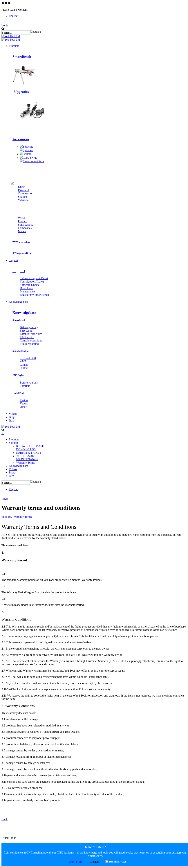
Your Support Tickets (32, 281)
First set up (26, 330)
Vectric (24, 403)
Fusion (24, 400)
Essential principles (31, 333)
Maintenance (27, 291)
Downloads (26, 288)
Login (4, 25)
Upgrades (21, 92)
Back (4, 819)
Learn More (75, 861)
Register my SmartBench (34, 294)
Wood (21, 218)
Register (13, 15)
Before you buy (29, 327)
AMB (23, 361)
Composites (25, 227)
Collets (27, 154)
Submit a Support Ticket (34, 278)
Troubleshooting (29, 343)
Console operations (31, 340)
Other (23, 406)
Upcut (21, 186)
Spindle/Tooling (20, 351)
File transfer (27, 337)
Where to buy (23, 242)
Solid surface (25, 224)
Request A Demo (24, 253)
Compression (25, 193)
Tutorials (25, 385)
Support (18, 271)
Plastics (22, 221)
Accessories (20, 139)
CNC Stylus (30, 157)
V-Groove (24, 200)
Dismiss (95, 861)
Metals (22, 231)
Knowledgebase (24, 312)
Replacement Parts (33, 161)
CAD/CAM (18, 393)
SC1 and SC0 (28, 358)
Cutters (38, 176)
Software (28, 146)
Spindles (28, 150)
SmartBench (21, 57)
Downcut (23, 190)
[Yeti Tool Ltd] (10, 36)
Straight (22, 196)
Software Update (29, 284)
